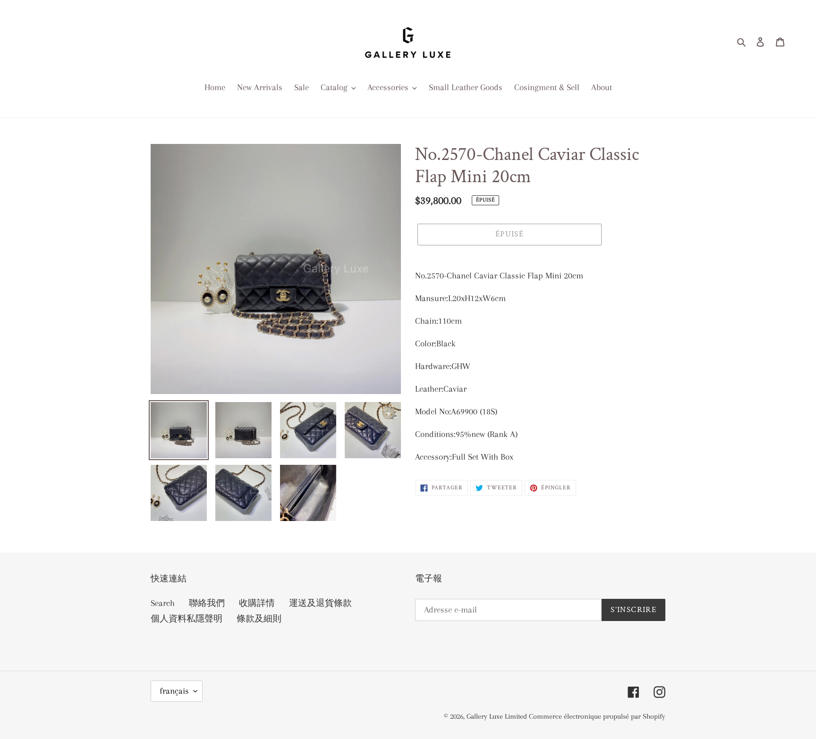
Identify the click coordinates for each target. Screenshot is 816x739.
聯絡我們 (207, 603)
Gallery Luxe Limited (498, 716)
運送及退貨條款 (320, 603)
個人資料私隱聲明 (186, 618)
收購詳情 (257, 603)
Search (163, 603)
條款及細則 (259, 618)
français (174, 691)
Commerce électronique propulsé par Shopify (597, 716)
